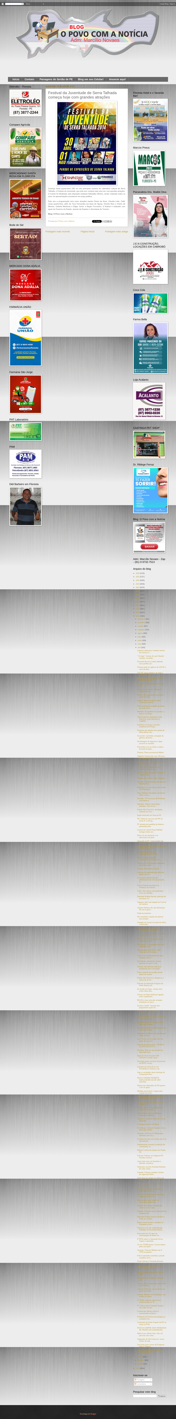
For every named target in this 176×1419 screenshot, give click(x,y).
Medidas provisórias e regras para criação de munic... (149, 1092)
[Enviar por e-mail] (103, 221)
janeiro (140, 1364)
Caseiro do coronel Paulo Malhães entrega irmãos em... (150, 831)
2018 (138, 602)
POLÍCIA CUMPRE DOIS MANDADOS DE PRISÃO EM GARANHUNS (151, 1329)
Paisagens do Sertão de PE (56, 79)
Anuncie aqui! (117, 79)
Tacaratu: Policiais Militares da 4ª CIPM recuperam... (149, 1251)
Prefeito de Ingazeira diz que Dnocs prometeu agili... (150, 696)
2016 (138, 609)
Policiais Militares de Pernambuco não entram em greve (151, 1296)
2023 (138, 584)
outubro (141, 626)
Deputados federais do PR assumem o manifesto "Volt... (151, 848)
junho (140, 640)
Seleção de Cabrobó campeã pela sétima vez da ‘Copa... (149, 1207)
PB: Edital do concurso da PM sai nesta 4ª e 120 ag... (150, 820)
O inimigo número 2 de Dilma (148, 1124)
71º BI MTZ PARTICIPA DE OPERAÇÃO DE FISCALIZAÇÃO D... (150, 880)
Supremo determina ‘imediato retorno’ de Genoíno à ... (151, 651)
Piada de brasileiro (144, 913)
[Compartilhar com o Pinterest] (111, 221)
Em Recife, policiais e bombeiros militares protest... (149, 1351)
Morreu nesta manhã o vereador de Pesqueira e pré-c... (150, 1223)
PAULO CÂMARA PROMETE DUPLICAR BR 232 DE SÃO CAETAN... (149, 1080)
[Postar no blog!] (106, 221)
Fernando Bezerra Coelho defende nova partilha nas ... (150, 663)
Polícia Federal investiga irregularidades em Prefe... (148, 853)
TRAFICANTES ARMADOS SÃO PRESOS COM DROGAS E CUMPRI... (149, 719)
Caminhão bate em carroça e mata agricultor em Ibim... (150, 1023)
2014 (138, 616)
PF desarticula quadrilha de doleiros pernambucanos (150, 825)
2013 (138, 1368)
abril (139, 648)
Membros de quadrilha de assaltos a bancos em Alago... (150, 713)
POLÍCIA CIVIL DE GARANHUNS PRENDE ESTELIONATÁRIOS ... (150, 1229)
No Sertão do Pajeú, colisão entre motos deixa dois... (149, 990)
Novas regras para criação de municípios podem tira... (148, 1201)
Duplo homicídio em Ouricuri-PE (149, 815)
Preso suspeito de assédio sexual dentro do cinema (149, 973)
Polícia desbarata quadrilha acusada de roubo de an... (150, 707)
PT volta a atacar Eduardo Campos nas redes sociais (150, 1307)
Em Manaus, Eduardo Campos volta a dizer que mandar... (151, 1129)
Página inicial (87, 231)
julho (140, 637)
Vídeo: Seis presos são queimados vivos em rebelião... (150, 892)
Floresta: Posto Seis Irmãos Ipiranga (151, 778)
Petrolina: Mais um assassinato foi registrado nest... (150, 1051)
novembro (142, 623)
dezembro (142, 619)
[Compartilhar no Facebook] (108, 221)
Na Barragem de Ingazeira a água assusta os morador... (149, 742)
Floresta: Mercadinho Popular (148, 869)
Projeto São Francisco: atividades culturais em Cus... (149, 811)
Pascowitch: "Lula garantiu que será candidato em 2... (150, 946)
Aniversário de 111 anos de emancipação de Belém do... (149, 929)
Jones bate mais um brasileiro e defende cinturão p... (149, 1162)
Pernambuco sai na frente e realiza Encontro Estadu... (150, 748)
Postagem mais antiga (116, 231)
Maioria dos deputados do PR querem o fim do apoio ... (151, 1086)
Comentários (141, 1384)
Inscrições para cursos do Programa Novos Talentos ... (150, 1346)
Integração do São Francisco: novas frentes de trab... (150, 1340)
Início (15, 79)
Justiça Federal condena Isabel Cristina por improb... (149, 701)
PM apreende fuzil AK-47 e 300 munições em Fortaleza (148, 951)
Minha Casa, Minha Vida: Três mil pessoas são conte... (150, 1334)
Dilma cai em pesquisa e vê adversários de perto (147, 836)
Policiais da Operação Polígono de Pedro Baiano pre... (150, 984)
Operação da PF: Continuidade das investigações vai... (150, 842)
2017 (138, 605)
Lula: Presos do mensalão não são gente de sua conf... (150, 1040)
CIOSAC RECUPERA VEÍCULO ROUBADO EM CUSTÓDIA (149, 968)
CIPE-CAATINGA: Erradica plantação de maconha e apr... (151, 1018)
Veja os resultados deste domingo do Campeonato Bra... (151, 1073)
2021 (138, 591)
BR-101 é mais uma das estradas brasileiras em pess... (149, 1001)
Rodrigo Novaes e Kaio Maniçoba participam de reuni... (149, 1109)
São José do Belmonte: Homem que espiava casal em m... (150, 1195)
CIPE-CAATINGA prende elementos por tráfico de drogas (150, 1098)
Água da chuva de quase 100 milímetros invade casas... (148, 1057)
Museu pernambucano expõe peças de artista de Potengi (151, 1029)
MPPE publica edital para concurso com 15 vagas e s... (150, 1268)
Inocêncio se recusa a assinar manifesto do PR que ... (148, 726)
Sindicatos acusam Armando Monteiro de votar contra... (151, 1168)
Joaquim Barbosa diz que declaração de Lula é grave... (151, 909)
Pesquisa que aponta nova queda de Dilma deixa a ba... (150, 731)
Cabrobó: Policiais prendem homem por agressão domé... (150, 1173)
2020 (138, 595)
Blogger (93, 1414)
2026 (138, 573)
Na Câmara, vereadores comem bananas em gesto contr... (149, 962)
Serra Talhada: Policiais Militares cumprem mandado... (149, 1114)
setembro (141, 630)
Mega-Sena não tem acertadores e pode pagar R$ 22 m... (150, 1190)
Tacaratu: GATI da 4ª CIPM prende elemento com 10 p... (150, 1134)
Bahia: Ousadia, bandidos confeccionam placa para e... (149, 859)
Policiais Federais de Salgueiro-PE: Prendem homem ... (150, 1157)
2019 (138, 598)
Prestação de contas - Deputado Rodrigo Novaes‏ (149, 690)
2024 (138, 580)
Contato (29, 79)
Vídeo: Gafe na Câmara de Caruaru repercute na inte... (150, 940)
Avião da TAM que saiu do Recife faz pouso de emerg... (151, 1290)
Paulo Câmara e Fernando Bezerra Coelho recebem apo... (150, 1262)
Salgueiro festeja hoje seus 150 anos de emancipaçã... (151, 757)
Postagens (140, 1380)
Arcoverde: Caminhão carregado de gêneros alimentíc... (150, 737)
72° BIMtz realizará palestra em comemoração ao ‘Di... (149, 1301)
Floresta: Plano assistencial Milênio (150, 752)
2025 (138, 577)
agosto (140, 633)
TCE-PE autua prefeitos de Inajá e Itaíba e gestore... (150, 674)
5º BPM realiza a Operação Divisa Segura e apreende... (150, 1240)
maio (140, 644)
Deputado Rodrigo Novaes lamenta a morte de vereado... (151, 1218)
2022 (138, 587)
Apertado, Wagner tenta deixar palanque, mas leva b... (148, 805)
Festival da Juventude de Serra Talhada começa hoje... (149, 768)
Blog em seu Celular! (91, 79)
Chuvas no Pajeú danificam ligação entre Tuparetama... (150, 996)
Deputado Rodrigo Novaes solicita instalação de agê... (149, 679)
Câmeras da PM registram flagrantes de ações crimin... (151, 864)
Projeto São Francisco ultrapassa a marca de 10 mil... (150, 979)
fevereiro (141, 1360)
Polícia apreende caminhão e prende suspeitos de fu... (150, 1257)
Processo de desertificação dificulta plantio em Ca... (150, 873)
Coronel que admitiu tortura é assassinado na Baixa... (148, 1312)
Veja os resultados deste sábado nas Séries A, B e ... (151, 1184)
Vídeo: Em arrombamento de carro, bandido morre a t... (150, 957)
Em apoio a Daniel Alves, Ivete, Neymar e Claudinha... (149, 1012)
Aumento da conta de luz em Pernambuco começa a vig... (149, 1068)
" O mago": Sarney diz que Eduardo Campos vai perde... (150, 657)
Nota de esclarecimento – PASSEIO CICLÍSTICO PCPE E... (150, 1046)
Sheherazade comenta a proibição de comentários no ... (151, 1145)
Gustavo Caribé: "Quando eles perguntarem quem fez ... (148, 1007)
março (140, 1357)
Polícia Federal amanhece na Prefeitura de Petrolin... (148, 886)
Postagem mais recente (57, 231)
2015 (138, 612)
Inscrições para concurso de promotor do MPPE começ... (151, 1062)
